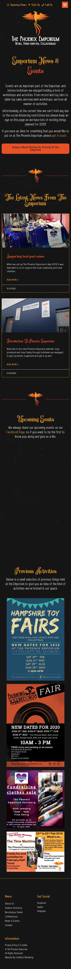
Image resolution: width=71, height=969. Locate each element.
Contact (8, 925)
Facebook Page (15, 432)
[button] (65, 5)
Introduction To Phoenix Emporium (30, 340)
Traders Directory (13, 908)
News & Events (12, 921)
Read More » (13, 280)
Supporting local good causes (25, 256)
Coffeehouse (11, 916)
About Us (9, 903)
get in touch (59, 135)
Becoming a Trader (14, 912)
